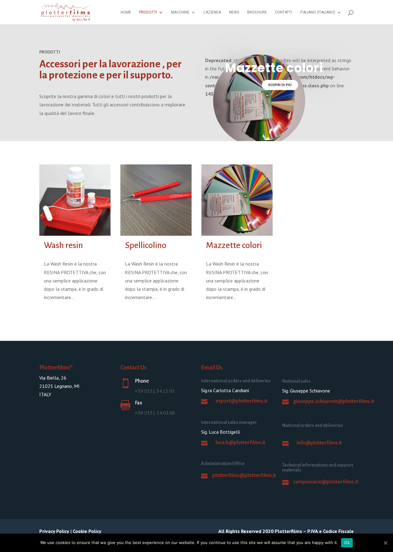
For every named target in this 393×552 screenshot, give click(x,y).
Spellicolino (145, 245)
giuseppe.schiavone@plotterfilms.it (333, 401)
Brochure (257, 12)
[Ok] (385, 543)
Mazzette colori (234, 245)
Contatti (283, 12)
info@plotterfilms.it (319, 443)
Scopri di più (280, 85)
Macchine (180, 12)
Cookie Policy (87, 531)
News (234, 12)
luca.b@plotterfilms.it (240, 442)
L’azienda (212, 12)
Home (126, 12)
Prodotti (148, 12)
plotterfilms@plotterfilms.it (244, 475)
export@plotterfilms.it (241, 401)
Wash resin (63, 245)
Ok (347, 542)
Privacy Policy (54, 531)
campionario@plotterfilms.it (325, 482)
